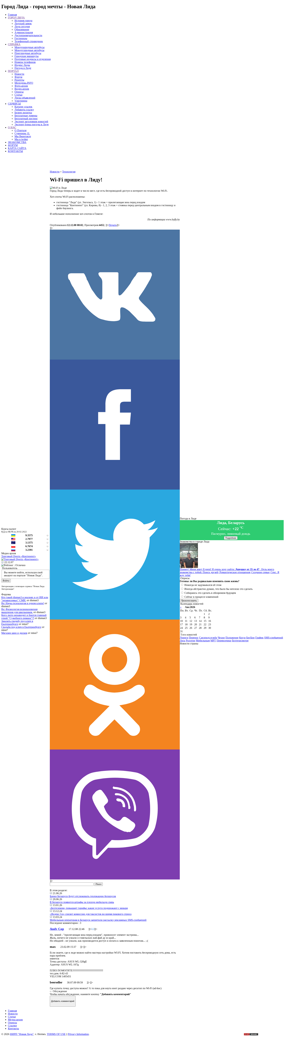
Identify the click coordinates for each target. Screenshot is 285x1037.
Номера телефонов (25, 62)
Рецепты (19, 80)
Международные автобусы (30, 47)
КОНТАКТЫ (15, 151)
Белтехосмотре (240, 640)
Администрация (24, 32)
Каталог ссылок (23, 106)
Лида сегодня (22, 26)
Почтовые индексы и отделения (33, 59)
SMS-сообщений (273, 637)
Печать (113, 225)
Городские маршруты (27, 56)
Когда (242, 637)
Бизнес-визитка (23, 112)
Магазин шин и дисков (14, 633)
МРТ (213, 640)
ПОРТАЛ (13, 71)
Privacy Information (78, 1034)
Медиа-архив (15, 1019)
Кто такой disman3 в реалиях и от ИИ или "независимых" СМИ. (24, 599)
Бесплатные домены (26, 115)
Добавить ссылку (24, 109)
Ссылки (12, 1025)
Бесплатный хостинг (26, 118)
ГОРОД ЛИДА (16, 17)
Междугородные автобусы (29, 50)
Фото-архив (21, 85)
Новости (19, 74)
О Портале (21, 130)
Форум (18, 77)
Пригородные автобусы (28, 53)
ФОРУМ (13, 145)
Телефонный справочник (29, 41)
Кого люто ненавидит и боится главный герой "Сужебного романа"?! (24, 617)
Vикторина (21, 100)
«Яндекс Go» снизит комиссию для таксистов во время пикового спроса (90, 914)
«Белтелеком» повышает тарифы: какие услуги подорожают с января (89, 908)
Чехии (221, 637)
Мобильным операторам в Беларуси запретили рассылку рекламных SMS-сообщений (98, 920)
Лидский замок (23, 23)
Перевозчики (224, 640)
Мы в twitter (21, 139)
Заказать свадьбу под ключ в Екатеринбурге (17, 622)
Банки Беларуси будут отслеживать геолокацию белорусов (83, 896)
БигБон (250, 637)
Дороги (184, 637)
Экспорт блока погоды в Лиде (32, 124)
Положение (231, 637)
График (259, 637)
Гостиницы (21, 38)
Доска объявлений (25, 97)
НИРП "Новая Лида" (22, 1034)
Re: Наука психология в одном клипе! (22, 603)
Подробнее (230, 538)
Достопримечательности (28, 35)
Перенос (193, 637)
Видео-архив (22, 88)
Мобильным (203, 640)
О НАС (12, 127)
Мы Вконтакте (23, 136)
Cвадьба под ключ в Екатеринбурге (21, 627)
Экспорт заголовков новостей (31, 121)
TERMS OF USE (56, 1034)
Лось (182, 640)
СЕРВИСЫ (14, 103)
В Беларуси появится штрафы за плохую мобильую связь (82, 902)
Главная (12, 14)
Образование (22, 29)
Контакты (13, 1028)
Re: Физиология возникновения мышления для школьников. (19, 611)
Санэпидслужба (208, 637)
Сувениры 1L (22, 133)
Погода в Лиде (23, 68)
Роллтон (190, 640)
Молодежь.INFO (24, 82)
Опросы (19, 91)
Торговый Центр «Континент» (18, 556)
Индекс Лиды (22, 65)
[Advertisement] (115, 162)
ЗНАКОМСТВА (17, 142)
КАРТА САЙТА (17, 148)
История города (23, 20)
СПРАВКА (14, 44)
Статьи (18, 94)
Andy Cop (57, 929)
